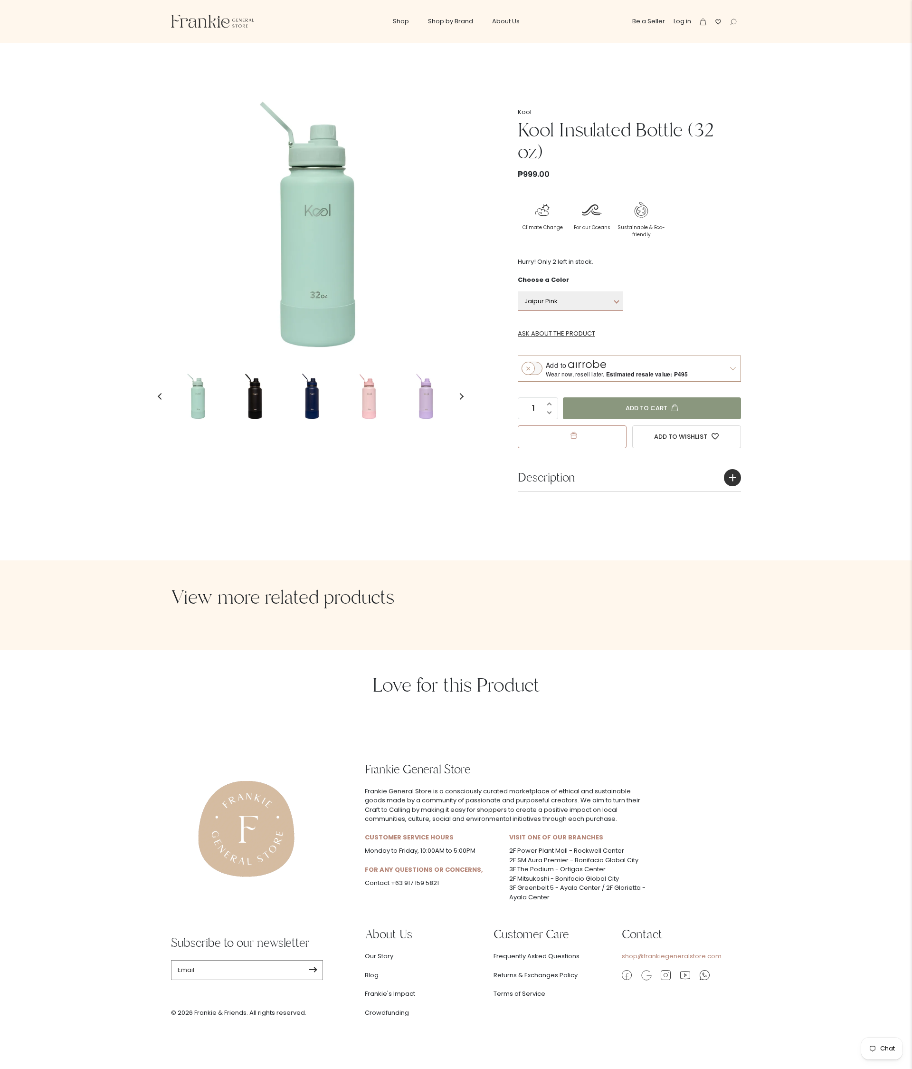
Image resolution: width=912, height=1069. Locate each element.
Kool (525, 111)
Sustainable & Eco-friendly (641, 231)
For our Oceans (592, 227)
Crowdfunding (387, 1012)
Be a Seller (648, 21)
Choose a (543, 279)
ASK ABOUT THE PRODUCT (556, 333)
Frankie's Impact (390, 993)
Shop (401, 21)
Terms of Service (519, 993)
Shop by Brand (450, 21)
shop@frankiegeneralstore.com (672, 956)
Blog (372, 975)
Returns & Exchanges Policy (536, 975)
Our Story (379, 956)
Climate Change (542, 227)
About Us (506, 21)
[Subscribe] (313, 970)
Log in (682, 21)
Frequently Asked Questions (537, 956)
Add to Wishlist (681, 436)
